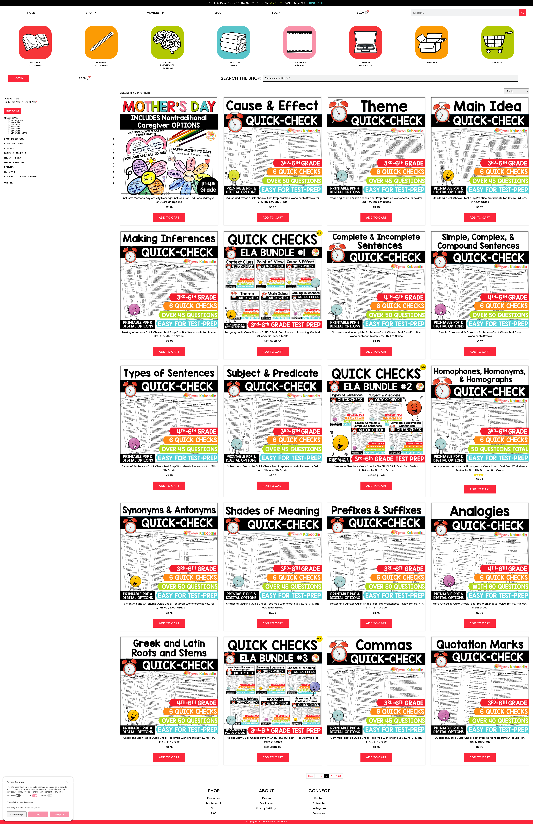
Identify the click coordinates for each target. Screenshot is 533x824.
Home (31, 13)
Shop (89, 13)
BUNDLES (432, 62)
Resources (213, 798)
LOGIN (276, 13)
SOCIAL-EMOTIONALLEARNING (167, 65)
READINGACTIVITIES (35, 64)
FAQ (213, 813)
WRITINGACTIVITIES (101, 64)
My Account (213, 803)
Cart (214, 808)
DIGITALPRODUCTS (365, 64)
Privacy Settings (266, 808)
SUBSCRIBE (315, 3)
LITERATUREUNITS (233, 64)
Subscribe (319, 803)
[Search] (522, 12)
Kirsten (266, 798)
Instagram (319, 808)
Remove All (12, 110)
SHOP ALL (498, 62)
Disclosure (266, 803)
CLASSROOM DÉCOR (299, 64)
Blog (218, 13)
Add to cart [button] (169, 217)
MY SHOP (276, 3)
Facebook (319, 813)
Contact (319, 798)
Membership (155, 13)
